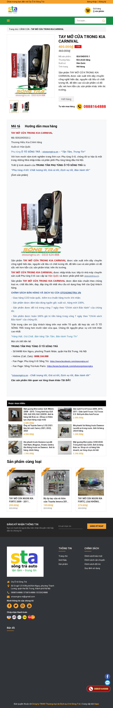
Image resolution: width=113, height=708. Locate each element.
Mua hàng (22, 507)
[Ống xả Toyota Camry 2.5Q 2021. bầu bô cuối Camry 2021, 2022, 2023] (15, 431)
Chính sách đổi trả (92, 564)
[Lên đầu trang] (100, 494)
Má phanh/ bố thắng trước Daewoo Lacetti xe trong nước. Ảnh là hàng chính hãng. (88, 428)
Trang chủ (63, 556)
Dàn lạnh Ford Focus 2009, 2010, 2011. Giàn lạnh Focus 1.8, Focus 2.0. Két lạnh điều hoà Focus (88, 411)
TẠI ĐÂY (65, 380)
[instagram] (22, 605)
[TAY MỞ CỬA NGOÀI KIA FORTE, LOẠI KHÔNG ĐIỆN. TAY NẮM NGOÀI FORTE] (91, 483)
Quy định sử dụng (92, 568)
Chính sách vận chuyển (94, 560)
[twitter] (16, 605)
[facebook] (9, 605)
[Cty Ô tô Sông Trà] (13, 10)
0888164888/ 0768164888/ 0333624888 (29, 592)
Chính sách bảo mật (93, 556)
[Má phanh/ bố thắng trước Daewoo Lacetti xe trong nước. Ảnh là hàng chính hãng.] (65, 431)
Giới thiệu (63, 560)
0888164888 (95, 106)
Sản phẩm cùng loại (24, 461)
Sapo (96, 704)
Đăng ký (102, 2)
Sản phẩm (63, 564)
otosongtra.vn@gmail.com (23, 597)
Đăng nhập (92, 2)
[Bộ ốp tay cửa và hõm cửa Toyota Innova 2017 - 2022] (56, 483)
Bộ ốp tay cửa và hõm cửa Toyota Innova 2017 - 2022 (56, 501)
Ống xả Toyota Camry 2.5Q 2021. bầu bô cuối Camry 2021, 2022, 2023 (38, 428)
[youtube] (29, 605)
